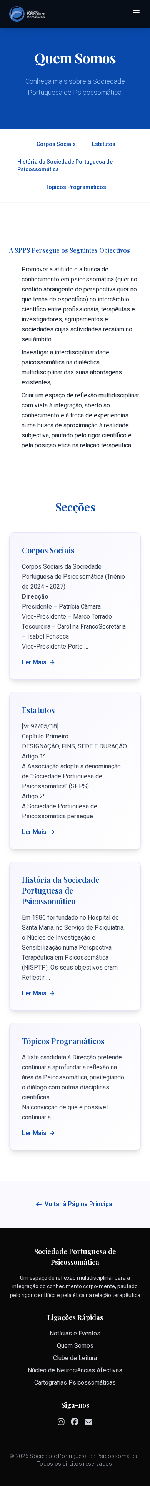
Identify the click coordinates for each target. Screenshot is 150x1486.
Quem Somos (75, 1345)
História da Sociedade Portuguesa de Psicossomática (65, 165)
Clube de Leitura (75, 1358)
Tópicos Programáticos (76, 187)
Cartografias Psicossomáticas (75, 1382)
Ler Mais (34, 662)
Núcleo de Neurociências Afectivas (75, 1370)
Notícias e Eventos (75, 1333)
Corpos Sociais (56, 144)
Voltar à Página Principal (79, 1204)
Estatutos (103, 144)
